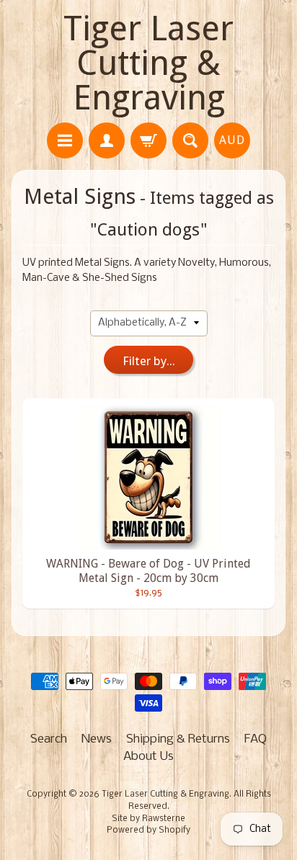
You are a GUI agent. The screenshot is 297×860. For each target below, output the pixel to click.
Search (48, 739)
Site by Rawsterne (148, 819)
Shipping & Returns (178, 739)
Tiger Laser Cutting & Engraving (148, 63)
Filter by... (149, 361)
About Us (148, 756)
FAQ (255, 739)
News (96, 739)
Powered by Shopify (148, 830)
